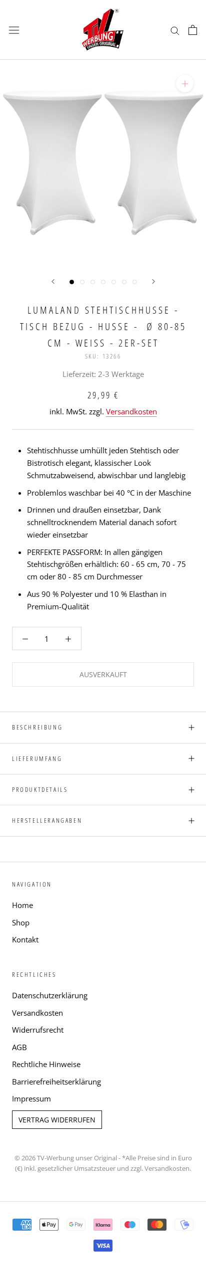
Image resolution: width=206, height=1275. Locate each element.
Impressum (31, 1098)
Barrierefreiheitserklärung (56, 1082)
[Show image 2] (82, 282)
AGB (19, 1047)
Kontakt (25, 939)
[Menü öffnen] (14, 30)
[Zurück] (53, 281)
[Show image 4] (103, 282)
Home (22, 905)
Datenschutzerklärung (50, 995)
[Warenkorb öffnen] (192, 30)
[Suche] (175, 29)
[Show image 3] (92, 282)
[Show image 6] (124, 282)
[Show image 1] (72, 282)
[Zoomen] (185, 83)
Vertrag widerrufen (57, 1119)
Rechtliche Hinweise (46, 1064)
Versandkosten (131, 411)
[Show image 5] (114, 282)
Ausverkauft (103, 674)
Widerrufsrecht (38, 1030)
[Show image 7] (134, 282)
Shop (21, 922)
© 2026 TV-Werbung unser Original (65, 1157)
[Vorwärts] (153, 281)
